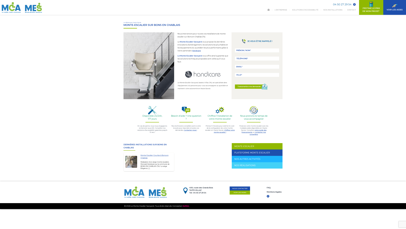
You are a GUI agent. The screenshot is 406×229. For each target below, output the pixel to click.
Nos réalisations (245, 165)
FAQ (269, 188)
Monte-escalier (244, 146)
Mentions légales (274, 192)
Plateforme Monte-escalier (252, 152)
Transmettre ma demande (249, 87)
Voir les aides (240, 192)
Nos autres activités (247, 159)
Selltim (186, 206)
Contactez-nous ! (190, 130)
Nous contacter (239, 188)
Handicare (196, 51)
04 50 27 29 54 (342, 4)
